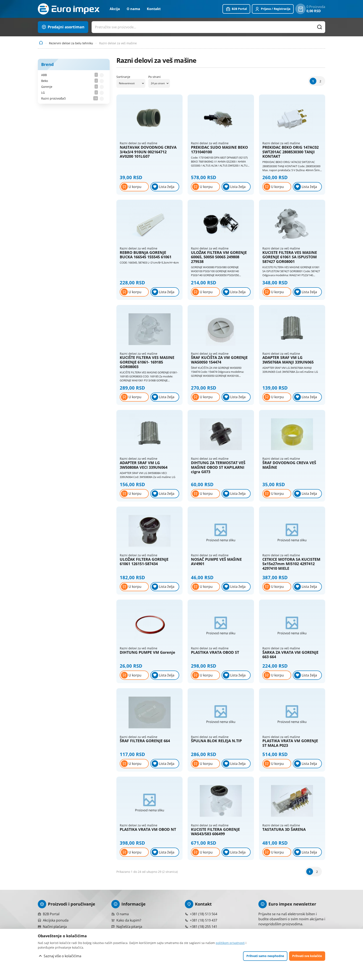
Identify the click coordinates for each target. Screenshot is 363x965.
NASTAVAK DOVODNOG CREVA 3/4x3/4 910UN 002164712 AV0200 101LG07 (148, 152)
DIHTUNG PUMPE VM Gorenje (147, 652)
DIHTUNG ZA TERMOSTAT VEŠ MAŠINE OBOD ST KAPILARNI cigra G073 (218, 467)
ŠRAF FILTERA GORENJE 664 (145, 741)
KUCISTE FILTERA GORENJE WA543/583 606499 (215, 831)
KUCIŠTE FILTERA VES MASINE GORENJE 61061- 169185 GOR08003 (147, 362)
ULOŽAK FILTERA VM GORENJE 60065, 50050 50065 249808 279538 (219, 257)
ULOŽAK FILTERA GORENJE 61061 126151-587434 (144, 561)
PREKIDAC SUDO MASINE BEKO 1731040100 (219, 149)
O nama (133, 9)
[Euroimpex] (69, 8)
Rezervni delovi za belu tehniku (71, 43)
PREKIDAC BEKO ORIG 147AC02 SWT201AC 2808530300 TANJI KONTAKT (290, 152)
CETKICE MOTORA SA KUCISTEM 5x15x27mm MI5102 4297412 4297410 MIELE (291, 564)
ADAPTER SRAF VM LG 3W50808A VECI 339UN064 (143, 465)
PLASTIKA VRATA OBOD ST (215, 652)
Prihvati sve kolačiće (307, 956)
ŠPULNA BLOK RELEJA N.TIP (216, 741)
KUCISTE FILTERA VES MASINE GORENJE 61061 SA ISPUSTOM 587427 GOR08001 (289, 257)
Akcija (115, 9)
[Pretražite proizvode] (319, 27)
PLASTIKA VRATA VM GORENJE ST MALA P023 (290, 743)
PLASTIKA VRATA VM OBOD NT (148, 829)
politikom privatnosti (230, 943)
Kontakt (154, 9)
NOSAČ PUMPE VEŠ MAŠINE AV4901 (216, 561)
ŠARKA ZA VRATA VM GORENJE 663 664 (290, 654)
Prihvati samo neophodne (265, 956)
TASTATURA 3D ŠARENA (284, 829)
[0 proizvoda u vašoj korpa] (300, 9)
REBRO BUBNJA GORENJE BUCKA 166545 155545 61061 (145, 254)
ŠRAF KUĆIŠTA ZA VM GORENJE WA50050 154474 (219, 359)
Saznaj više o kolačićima (62, 956)
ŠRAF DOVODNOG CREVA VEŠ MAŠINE (289, 465)
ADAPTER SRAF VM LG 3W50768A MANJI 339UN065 (288, 359)
